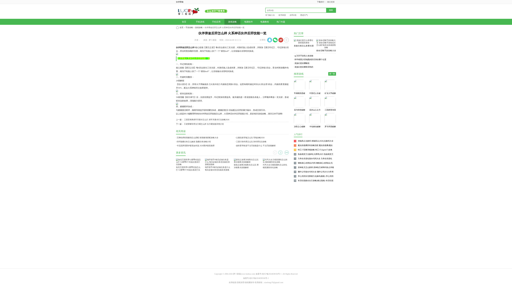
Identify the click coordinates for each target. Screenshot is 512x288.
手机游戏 (200, 22)
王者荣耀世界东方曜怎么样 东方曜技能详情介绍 (204, 124)
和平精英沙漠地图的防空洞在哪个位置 (310, 60)
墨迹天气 (304, 15)
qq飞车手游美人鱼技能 (304, 56)
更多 (287, 153)
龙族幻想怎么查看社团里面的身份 (304, 46)
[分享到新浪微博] (280, 40)
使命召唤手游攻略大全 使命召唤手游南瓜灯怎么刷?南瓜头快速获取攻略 (326, 51)
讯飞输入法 (270, 15)
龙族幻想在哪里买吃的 (304, 67)
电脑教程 (264, 22)
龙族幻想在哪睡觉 (302, 63)
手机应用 (216, 22)
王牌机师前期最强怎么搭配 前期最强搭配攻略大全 (197, 138)
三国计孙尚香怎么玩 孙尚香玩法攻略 (251, 142)
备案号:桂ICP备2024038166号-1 (268, 274)
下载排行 (320, 2)
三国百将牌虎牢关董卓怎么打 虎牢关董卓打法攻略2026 (206, 120)
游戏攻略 (232, 22)
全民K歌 (293, 15)
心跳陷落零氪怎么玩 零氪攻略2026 (250, 138)
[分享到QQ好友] (269, 40)
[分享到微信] (275, 40)
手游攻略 (189, 28)
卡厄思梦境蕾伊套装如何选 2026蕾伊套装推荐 (196, 146)
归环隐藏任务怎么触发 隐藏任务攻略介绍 (194, 142)
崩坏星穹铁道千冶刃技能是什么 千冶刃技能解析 (256, 146)
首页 (184, 22)
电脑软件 (248, 22)
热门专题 (281, 22)
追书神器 (282, 15)
